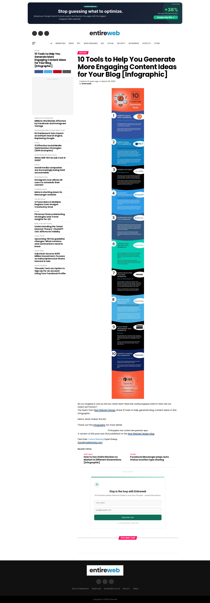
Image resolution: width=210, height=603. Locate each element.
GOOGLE (52, 130)
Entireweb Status (112, 588)
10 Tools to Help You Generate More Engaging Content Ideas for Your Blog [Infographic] (50, 60)
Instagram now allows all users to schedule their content (48, 182)
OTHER (157, 43)
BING (47, 130)
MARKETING (61, 43)
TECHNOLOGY (48, 118)
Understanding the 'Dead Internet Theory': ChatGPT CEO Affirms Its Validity (49, 229)
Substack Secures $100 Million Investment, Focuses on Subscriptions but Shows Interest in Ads (50, 257)
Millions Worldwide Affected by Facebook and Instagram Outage (50, 123)
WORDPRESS (134, 43)
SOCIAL (111, 43)
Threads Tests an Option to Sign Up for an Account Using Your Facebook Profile (50, 271)
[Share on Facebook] (39, 71)
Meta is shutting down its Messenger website (48, 193)
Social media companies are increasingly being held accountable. (50, 170)
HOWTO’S (146, 43)
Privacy (126, 588)
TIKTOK (37, 155)
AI (51, 43)
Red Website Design (104, 410)
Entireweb (86, 83)
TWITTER (37, 199)
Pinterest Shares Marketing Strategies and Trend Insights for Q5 (50, 217)
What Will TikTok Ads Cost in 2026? (50, 159)
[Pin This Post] (57, 71)
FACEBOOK (38, 189)
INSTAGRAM (39, 177)
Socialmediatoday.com (90, 442)
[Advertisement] (52, 97)
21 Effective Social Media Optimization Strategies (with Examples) (48, 148)
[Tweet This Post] (48, 71)
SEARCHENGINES (90, 43)
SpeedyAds (96, 588)
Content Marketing (96, 439)
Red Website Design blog (141, 433)
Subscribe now (128, 517)
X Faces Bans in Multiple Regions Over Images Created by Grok (48, 204)
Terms (135, 588)
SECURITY (121, 43)
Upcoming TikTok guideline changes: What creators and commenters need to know (50, 243)
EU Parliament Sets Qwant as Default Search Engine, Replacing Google (49, 136)
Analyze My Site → (166, 17)
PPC (78, 43)
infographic (99, 424)
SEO (102, 43)
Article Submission (80, 588)
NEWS (71, 43)
